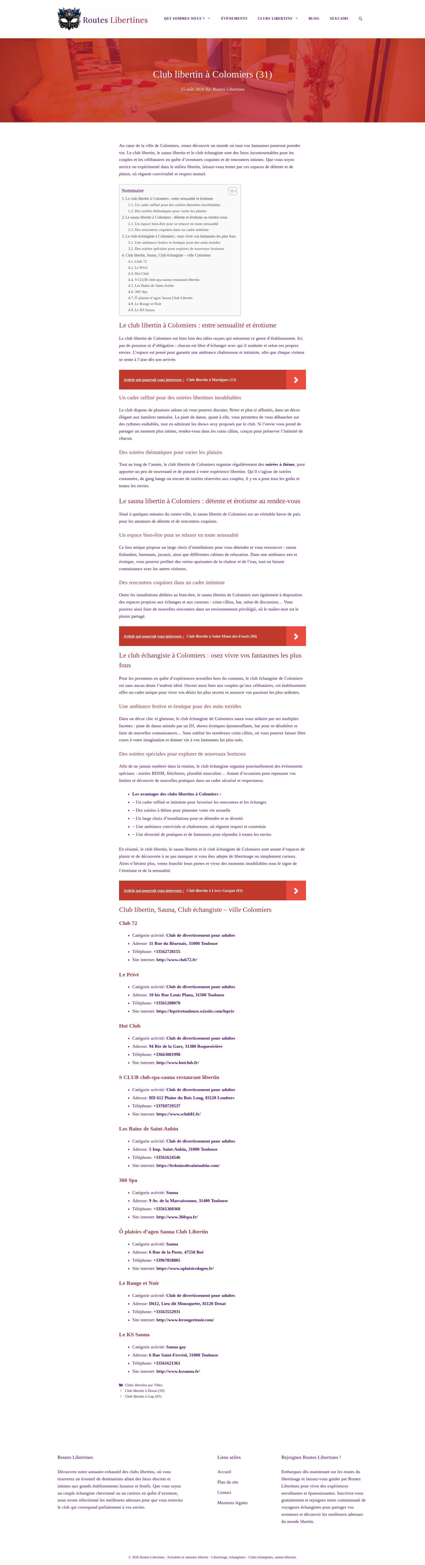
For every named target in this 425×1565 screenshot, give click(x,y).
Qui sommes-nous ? (184, 18)
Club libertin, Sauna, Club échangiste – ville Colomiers (168, 255)
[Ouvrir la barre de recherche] (360, 19)
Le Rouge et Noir (148, 304)
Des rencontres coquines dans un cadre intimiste (172, 230)
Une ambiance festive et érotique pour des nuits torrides (177, 242)
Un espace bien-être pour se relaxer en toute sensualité (176, 224)
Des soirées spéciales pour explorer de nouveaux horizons (179, 249)
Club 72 (141, 261)
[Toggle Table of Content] (230, 191)
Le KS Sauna (145, 310)
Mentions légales (232, 1502)
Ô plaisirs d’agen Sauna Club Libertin (164, 298)
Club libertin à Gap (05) (143, 1396)
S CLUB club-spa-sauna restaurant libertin (167, 280)
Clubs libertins (275, 18)
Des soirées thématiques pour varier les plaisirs (171, 211)
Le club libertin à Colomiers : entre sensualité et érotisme (169, 198)
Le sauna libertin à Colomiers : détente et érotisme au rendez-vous (176, 217)
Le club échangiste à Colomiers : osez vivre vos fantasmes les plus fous (180, 236)
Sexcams (339, 18)
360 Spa (141, 292)
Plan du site (227, 1482)
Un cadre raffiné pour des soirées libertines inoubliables (177, 205)
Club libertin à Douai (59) (145, 1390)
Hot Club (142, 273)
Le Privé (141, 268)
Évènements (234, 18)
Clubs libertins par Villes (144, 1385)
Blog (314, 18)
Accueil (224, 1471)
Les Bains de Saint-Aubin (154, 286)
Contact (224, 1492)
